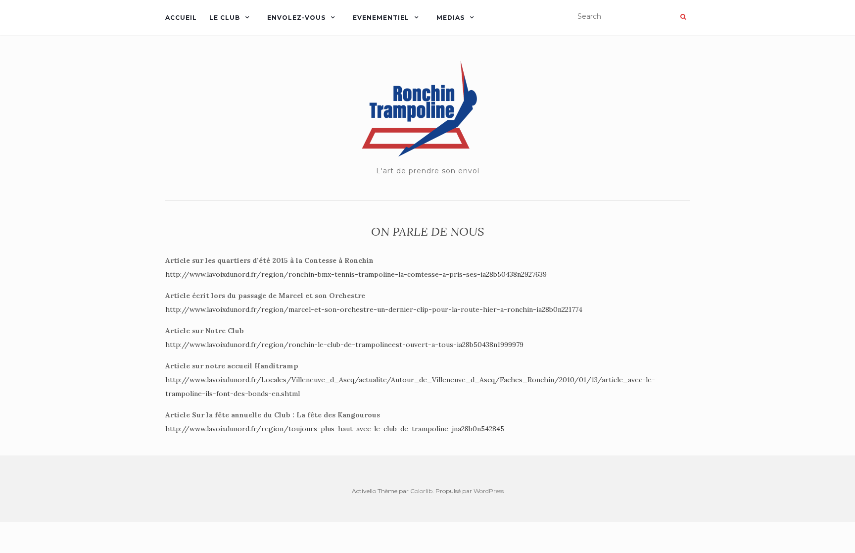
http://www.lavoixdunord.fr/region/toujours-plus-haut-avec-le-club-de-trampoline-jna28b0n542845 (334, 428)
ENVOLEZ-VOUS (296, 17)
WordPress (489, 491)
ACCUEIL (181, 17)
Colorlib (421, 491)
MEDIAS (450, 17)
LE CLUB (224, 17)
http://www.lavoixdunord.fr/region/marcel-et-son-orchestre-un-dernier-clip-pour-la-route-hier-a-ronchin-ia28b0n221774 (373, 309)
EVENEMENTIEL (381, 17)
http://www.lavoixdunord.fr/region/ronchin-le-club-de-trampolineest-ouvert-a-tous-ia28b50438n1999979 (344, 344)
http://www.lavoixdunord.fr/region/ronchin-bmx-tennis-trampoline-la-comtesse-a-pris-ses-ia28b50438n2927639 (356, 274)
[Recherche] (683, 16)
